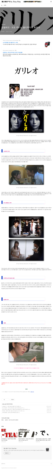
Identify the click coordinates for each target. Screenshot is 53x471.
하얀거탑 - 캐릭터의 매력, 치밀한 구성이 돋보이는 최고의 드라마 (12, 410)
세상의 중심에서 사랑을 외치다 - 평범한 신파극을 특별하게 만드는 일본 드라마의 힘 (15, 409)
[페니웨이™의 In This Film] (22, 2)
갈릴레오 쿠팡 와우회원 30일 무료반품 (12, 52)
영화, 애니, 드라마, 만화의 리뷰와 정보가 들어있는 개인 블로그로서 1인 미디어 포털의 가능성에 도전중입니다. (24, 450)
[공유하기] (6, 400)
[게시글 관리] (8, 400)
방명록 (5, 5)
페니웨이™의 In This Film (10, 448)
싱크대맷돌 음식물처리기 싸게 (10, 42)
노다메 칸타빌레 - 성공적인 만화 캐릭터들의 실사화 (10, 412)
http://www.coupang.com (8, 50)
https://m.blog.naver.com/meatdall (10, 40)
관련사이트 (3, 463)
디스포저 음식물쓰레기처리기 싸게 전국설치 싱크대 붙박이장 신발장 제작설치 (20, 44)
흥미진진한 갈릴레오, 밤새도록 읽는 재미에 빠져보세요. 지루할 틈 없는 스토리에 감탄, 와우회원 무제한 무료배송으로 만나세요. (26, 55)
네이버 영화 (3, 468)
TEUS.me (3, 466)
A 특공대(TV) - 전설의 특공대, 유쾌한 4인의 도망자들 (10, 406)
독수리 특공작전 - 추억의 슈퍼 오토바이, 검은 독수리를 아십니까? (12, 407)
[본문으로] (32, 391)
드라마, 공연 (4, 404)
